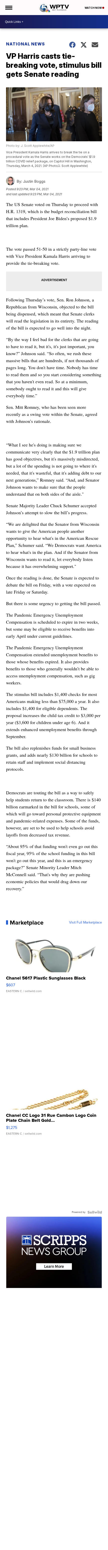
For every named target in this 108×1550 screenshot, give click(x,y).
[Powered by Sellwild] (94, 1212)
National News (25, 43)
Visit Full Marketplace (85, 922)
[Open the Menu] (8, 7)
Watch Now (93, 7)
